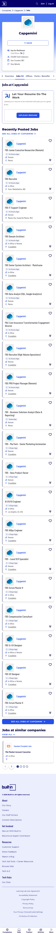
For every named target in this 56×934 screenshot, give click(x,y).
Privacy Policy (28, 904)
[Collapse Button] (50, 160)
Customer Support (10, 847)
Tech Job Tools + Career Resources (17, 861)
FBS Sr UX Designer (13, 645)
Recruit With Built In (11, 831)
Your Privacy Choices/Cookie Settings (28, 912)
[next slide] (11, 766)
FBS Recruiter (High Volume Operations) (23, 354)
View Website (15, 64)
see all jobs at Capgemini (27, 721)
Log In (51, 3)
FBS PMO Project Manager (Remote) (20, 383)
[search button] (37, 3)
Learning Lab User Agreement (28, 891)
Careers (5, 810)
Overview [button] (9, 76)
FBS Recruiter (11, 178)
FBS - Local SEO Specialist (17, 559)
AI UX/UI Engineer (13, 501)
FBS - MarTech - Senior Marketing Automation (25, 443)
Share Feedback (9, 852)
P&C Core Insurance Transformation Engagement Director (27, 324)
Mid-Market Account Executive (18, 751)
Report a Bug (8, 856)
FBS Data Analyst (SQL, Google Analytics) (23, 293)
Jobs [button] (20, 76)
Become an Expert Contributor (16, 836)
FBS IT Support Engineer (16, 207)
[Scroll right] (53, 76)
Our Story (6, 805)
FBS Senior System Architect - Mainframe (23, 265)
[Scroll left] (2, 76)
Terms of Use (28, 908)
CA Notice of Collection (28, 916)
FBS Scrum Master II (14, 587)
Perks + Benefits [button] (42, 76)
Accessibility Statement (28, 895)
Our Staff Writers (10, 815)
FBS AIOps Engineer (13, 530)
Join (43, 3)
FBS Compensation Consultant (18, 616)
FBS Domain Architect (14, 236)
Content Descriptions (12, 820)
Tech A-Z (6, 871)
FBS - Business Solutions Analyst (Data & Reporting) (23, 413)
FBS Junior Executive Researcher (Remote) (24, 150)
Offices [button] (29, 76)
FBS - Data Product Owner (16, 472)
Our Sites (6, 882)
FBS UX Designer (12, 674)
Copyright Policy (28, 899)
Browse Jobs (8, 866)
